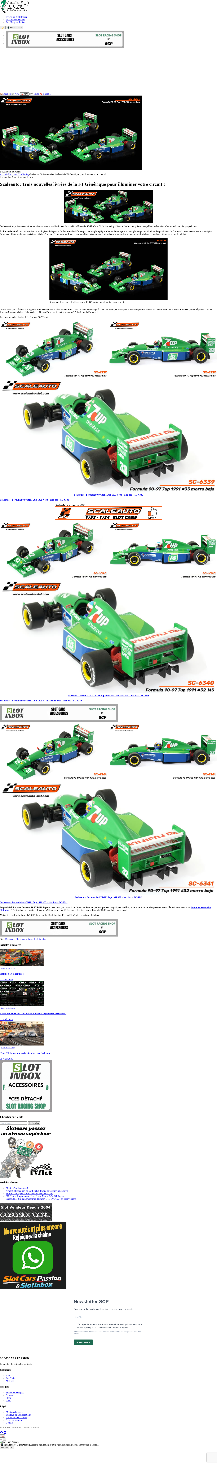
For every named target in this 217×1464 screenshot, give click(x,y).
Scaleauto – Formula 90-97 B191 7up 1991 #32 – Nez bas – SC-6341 (108, 897)
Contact (9, 1422)
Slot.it (8, 1398)
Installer (4, 1448)
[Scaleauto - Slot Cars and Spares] (108, 519)
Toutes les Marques (15, 1392)
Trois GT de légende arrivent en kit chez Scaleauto (29, 1193)
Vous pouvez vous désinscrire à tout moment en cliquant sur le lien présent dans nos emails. (107, 1333)
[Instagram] (5, 1433)
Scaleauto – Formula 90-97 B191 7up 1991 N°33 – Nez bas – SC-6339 (108, 495)
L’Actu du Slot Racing (16, 17)
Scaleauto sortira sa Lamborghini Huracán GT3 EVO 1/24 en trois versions (41, 1199)
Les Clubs (10, 1378)
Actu (8, 1375)
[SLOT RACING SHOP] (65, 47)
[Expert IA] (1, 1439)
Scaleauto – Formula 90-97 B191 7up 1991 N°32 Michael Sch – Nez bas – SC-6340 (108, 695)
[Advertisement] (108, 71)
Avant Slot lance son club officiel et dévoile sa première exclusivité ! (37, 1191)
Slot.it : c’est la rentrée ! (17, 1188)
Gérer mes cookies (14, 1420)
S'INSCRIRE (83, 1342)
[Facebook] (2, 1433)
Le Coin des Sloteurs (15, 19)
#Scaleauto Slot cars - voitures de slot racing (25, 939)
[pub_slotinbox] (26, 1111)
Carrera (9, 1395)
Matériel (10, 1381)
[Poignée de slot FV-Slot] (26, 1177)
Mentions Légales (14, 1412)
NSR (8, 1400)
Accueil (3, 174)
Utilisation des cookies (16, 1417)
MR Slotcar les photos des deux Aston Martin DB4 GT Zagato (35, 1196)
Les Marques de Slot (15, 22)
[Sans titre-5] (33, 1288)
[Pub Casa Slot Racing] (26, 1220)
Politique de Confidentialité (18, 1414)
